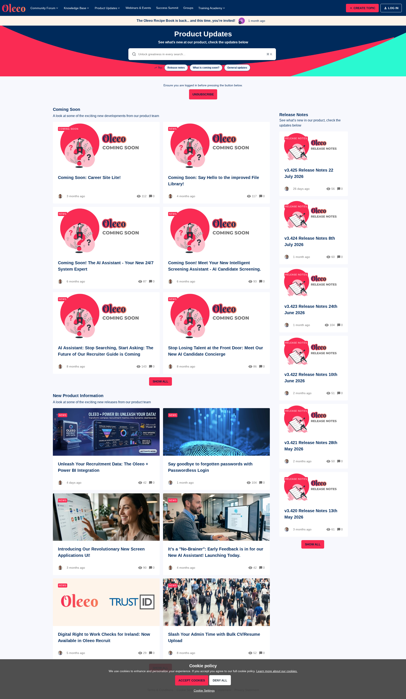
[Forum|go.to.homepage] (13, 8)
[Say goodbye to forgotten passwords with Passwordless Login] (216, 449)
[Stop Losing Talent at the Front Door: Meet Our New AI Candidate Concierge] (216, 333)
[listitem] (176, 67)
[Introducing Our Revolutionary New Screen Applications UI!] (106, 534)
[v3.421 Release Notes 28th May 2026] (313, 436)
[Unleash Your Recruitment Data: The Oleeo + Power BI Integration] (106, 449)
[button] (203, 690)
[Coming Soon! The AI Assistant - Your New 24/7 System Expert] (106, 248)
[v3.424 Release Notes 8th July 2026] (313, 232)
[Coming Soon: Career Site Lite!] (106, 163)
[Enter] (132, 54)
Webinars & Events (138, 8)
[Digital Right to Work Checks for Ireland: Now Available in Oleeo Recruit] (106, 619)
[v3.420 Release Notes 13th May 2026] (313, 504)
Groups (188, 8)
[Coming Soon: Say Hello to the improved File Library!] (216, 163)
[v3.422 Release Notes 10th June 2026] (313, 368)
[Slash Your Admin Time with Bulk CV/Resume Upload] (216, 619)
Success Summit (167, 8)
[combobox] (202, 54)
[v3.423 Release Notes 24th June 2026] (313, 300)
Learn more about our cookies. (277, 671)
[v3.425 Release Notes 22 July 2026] (313, 163)
